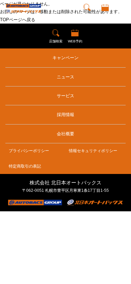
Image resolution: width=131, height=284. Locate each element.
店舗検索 (87, 15)
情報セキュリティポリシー (93, 150)
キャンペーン (65, 57)
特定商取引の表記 (25, 166)
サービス (65, 95)
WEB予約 (105, 15)
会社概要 (65, 133)
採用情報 (65, 114)
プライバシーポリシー (29, 150)
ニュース (65, 76)
